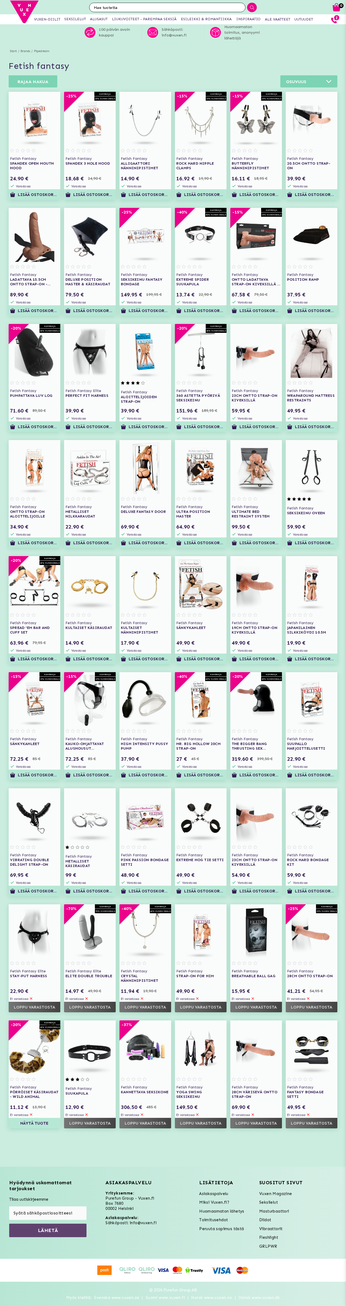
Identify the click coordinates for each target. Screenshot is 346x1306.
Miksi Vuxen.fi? (214, 1202)
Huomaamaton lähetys (221, 1211)
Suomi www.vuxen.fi (165, 1297)
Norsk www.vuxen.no (211, 1297)
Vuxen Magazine (275, 1193)
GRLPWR (268, 1246)
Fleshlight (268, 1237)
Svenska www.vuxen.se (116, 1297)
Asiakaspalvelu (213, 1193)
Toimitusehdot (213, 1219)
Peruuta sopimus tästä (221, 1228)
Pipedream (42, 51)
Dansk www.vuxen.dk (259, 1297)
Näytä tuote (34, 1123)
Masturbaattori (274, 1211)
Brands (25, 51)
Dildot (265, 1219)
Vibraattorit (271, 1228)
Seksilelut (268, 1202)
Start (13, 51)
